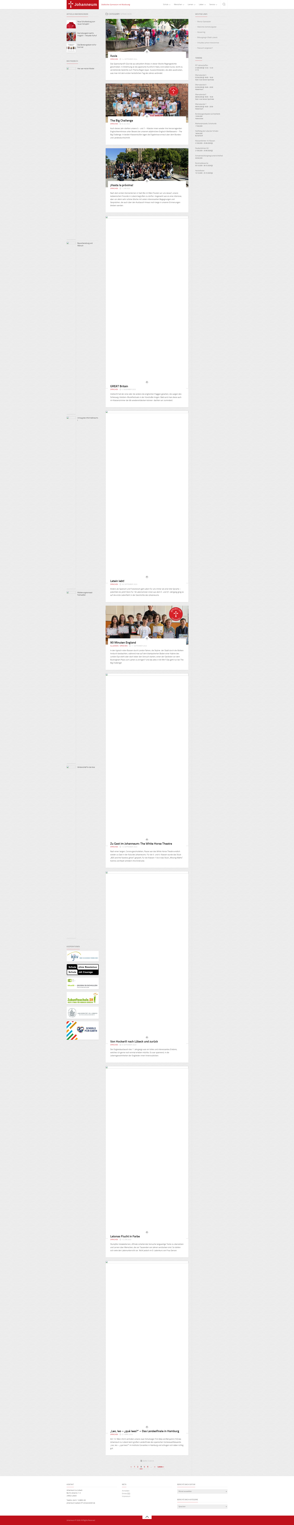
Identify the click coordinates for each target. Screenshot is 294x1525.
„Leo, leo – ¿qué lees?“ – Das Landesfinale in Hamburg (144, 1431)
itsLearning (201, 32)
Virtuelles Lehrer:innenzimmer (208, 43)
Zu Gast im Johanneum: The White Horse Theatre (141, 843)
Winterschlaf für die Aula (86, 767)
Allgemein (114, 646)
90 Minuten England (123, 642)
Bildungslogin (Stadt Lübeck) (207, 37)
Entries (126, 1494)
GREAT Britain (119, 386)
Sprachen (114, 59)
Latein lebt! (117, 581)
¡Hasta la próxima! (121, 185)
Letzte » (161, 1467)
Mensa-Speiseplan (204, 22)
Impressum (126, 1496)
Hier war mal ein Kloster (85, 69)
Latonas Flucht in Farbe (125, 1236)
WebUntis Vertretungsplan (206, 27)
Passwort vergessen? (205, 48)
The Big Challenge (121, 120)
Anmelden (125, 1491)
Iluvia (113, 56)
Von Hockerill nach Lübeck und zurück (134, 1041)
